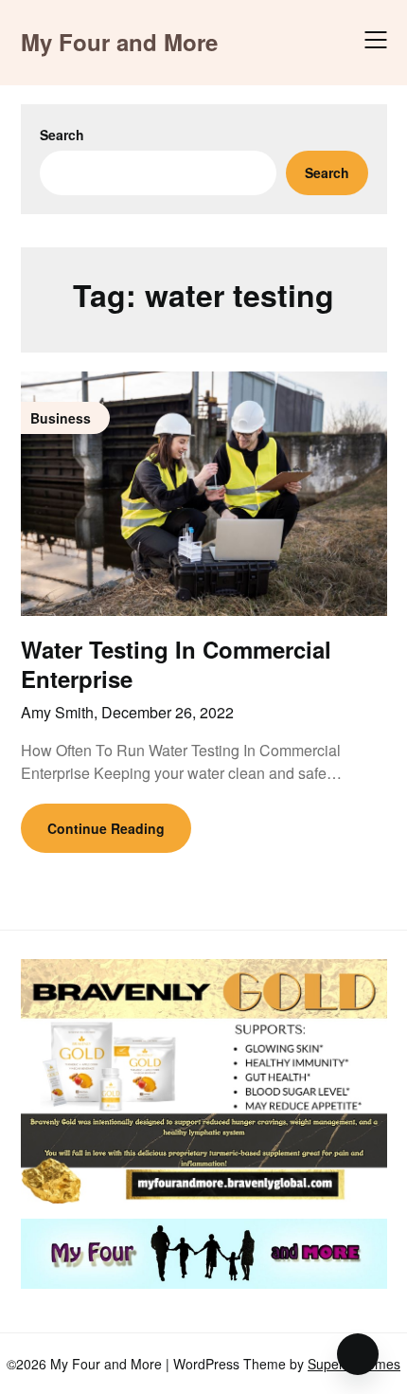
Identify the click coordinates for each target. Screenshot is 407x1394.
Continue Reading (106, 828)
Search (62, 134)
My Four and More (119, 42)
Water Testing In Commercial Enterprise (176, 664)
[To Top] (358, 1354)
